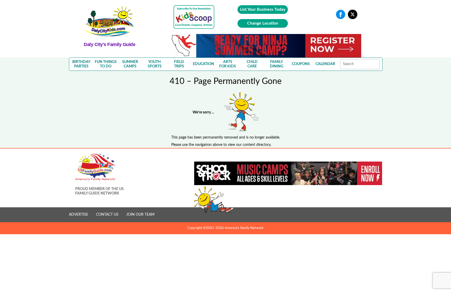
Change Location (262, 23)
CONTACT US (107, 214)
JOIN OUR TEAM (140, 214)
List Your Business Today (262, 9)
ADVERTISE (78, 214)
